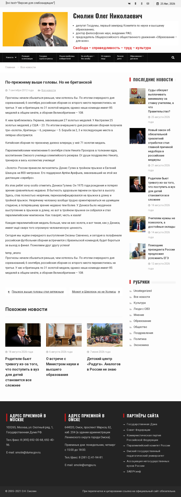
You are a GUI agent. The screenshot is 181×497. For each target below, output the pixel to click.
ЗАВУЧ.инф (134, 471)
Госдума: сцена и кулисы (46, 57)
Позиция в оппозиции (27, 57)
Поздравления (143, 333)
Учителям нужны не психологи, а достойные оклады (161, 222)
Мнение (139, 315)
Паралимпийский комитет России (148, 445)
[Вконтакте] (129, 4)
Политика (140, 339)
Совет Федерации (138, 429)
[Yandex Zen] (142, 4)
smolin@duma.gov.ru (27, 452)
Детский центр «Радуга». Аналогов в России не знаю (104, 364)
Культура (140, 303)
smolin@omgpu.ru (85, 465)
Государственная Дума (142, 424)
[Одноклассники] (135, 4)
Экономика (141, 345)
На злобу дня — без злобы (88, 57)
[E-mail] (148, 4)
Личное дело (120, 57)
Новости (9, 57)
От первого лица (105, 57)
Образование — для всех (137, 57)
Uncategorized (143, 290)
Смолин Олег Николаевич (107, 15)
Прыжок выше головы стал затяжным (38, 291)
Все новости (49, 90)
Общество (140, 327)
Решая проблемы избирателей (67, 57)
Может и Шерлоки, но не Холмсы (94, 291)
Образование (142, 321)
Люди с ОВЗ (142, 309)
